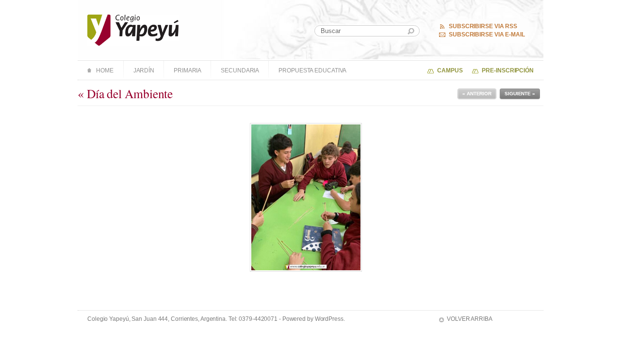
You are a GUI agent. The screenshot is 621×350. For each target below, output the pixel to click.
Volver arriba (469, 318)
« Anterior (476, 93)
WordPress (329, 318)
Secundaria (240, 70)
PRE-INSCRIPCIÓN (508, 70)
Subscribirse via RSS (483, 26)
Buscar (411, 31)
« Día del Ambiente (125, 93)
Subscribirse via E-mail (487, 34)
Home (105, 70)
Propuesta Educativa (312, 70)
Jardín (143, 70)
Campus (449, 70)
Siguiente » (520, 93)
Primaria (187, 70)
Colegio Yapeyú (133, 30)
